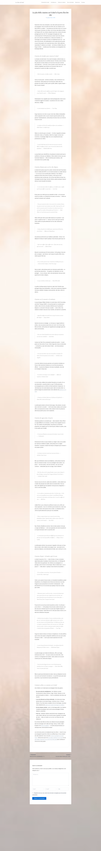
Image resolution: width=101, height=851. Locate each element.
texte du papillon (45, 725)
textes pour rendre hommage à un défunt (54, 705)
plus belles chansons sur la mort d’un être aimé (46, 739)
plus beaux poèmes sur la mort (55, 737)
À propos (83, 2)
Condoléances (53, 2)
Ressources (77, 2)
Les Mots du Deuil (19, 2)
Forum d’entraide (70, 2)
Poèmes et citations (61, 2)
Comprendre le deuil (45, 2)
